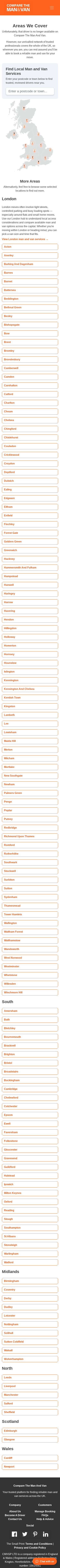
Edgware (9, 494)
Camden (8, 372)
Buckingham (11, 1076)
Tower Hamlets (12, 910)
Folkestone (10, 1137)
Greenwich (10, 546)
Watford (9, 1258)
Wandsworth (11, 945)
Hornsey (9, 650)
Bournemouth (12, 1033)
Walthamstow (12, 936)
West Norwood (13, 953)
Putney (8, 815)
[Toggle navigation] (52, 8)
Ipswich (8, 1180)
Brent (7, 338)
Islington (9, 667)
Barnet (8, 277)
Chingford (10, 424)
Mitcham (9, 754)
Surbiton (9, 875)
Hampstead (10, 572)
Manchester (11, 1390)
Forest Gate (10, 529)
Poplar (8, 806)
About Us (15, 1507)
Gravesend (10, 1154)
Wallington (10, 919)
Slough (8, 1215)
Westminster (11, 962)
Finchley (9, 520)
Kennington (10, 676)
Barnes (8, 268)
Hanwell (8, 581)
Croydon (9, 459)
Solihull (8, 1329)
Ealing (7, 485)
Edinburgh (10, 1426)
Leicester (9, 1311)
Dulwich (8, 477)
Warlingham (11, 1249)
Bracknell (9, 1041)
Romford (9, 841)
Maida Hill (9, 737)
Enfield (8, 511)
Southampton (11, 1223)
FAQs (45, 1511)
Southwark (10, 858)
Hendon (8, 615)
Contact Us (15, 1515)
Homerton (10, 641)
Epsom (8, 1111)
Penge (7, 797)
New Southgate (13, 771)
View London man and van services (23, 235)
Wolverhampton (13, 1355)
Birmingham (11, 1277)
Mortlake (9, 763)
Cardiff (8, 1454)
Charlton (9, 398)
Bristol (8, 1059)
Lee (6, 719)
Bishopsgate (11, 320)
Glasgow (9, 1435)
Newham (9, 780)
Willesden (10, 979)
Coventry (9, 1285)
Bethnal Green (12, 303)
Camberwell (11, 364)
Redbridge (10, 823)
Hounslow (10, 659)
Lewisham (9, 728)
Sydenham (10, 893)
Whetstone (10, 971)
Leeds (7, 1373)
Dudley (8, 1303)
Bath (6, 1015)
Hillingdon (10, 624)
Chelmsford (10, 1093)
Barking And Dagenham (17, 260)
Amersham (10, 1007)
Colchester (10, 1102)
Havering (9, 607)
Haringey (9, 589)
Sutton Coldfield (13, 1337)
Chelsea (8, 416)
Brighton (9, 1050)
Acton (7, 242)
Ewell (7, 1119)
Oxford (8, 1197)
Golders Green (12, 537)
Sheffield (9, 1408)
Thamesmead (11, 901)
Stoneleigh (10, 1241)
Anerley (8, 251)
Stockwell (9, 867)
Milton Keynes (12, 1189)
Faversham (10, 1128)
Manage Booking (45, 1507)
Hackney (9, 555)
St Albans (9, 1232)
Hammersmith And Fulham (19, 563)
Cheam (8, 407)
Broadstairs (10, 1067)
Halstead (9, 1171)
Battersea (9, 286)
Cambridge (10, 1085)
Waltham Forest (13, 927)
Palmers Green (12, 789)
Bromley (9, 346)
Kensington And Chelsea (18, 685)
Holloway (9, 633)
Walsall (8, 1346)
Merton (8, 745)
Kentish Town (12, 693)
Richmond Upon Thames (18, 832)
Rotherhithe (11, 849)
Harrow (8, 598)
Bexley (8, 312)
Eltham (8, 503)
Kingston (9, 702)
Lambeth (9, 711)
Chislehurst (10, 433)
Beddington (10, 294)
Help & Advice (45, 1515)
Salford (8, 1399)
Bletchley (9, 1024)
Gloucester (10, 1145)
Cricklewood (11, 450)
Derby (7, 1294)
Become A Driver (15, 1511)
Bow (6, 329)
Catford (8, 390)
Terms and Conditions (33, 1540)
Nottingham (10, 1320)
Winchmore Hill (13, 988)
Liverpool (9, 1382)
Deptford (9, 468)
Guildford (9, 1163)
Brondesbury (11, 355)
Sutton (8, 884)
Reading (8, 1206)
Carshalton (10, 381)
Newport (9, 1462)
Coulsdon (9, 442)
